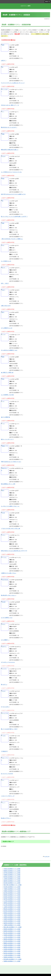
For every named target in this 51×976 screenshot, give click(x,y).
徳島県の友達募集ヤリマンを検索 (11, 939)
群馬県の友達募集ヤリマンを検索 (11, 895)
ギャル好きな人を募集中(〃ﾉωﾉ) (9, 350)
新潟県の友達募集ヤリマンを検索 (11, 897)
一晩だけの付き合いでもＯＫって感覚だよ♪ (12, 238)
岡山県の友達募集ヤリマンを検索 (11, 933)
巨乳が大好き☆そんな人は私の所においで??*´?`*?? (14, 550)
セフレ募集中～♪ (5, 640)
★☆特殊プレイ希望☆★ (7, 372)
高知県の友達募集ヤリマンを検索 (11, 945)
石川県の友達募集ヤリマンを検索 (11, 901)
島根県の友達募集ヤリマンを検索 (11, 931)
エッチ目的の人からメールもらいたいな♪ (11, 172)
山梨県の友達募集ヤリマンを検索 (11, 907)
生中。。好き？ (5, 283)
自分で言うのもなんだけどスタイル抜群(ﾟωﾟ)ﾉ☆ (13, 194)
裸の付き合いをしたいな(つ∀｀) (9, 127)
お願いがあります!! (6, 305)
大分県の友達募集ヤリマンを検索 (11, 955)
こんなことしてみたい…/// (7, 796)
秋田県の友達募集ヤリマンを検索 (11, 877)
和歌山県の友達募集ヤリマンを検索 (12, 927)
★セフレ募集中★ (5, 417)
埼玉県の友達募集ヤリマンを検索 (11, 887)
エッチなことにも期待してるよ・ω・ (10, 506)
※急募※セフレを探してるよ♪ (8, 573)
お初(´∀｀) (3, 60)
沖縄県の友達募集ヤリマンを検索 (11, 961)
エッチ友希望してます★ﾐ (7, 394)
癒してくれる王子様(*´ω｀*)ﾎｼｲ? (9, 729)
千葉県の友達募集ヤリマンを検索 (11, 889)
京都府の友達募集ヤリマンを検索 (11, 919)
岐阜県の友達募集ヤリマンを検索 (11, 911)
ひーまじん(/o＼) (5, 706)
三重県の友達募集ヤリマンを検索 (11, 925)
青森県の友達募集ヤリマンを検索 (11, 870)
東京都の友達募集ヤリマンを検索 (11, 883)
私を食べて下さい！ (6, 818)
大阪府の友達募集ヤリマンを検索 (11, 915)
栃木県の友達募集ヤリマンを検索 (11, 893)
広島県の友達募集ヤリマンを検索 (11, 935)
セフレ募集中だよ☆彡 (6, 328)
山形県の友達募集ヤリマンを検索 (11, 878)
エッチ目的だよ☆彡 (6, 261)
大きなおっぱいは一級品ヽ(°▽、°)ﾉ (10, 105)
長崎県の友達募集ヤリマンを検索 (11, 951)
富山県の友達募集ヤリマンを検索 (11, 905)
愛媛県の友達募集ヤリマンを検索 (11, 943)
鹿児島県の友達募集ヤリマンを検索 (12, 959)
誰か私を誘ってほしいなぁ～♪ (8, 595)
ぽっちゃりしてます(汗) (7, 773)
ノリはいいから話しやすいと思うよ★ (10, 528)
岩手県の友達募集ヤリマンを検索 (11, 872)
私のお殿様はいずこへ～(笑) (8, 484)
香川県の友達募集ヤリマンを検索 (11, 941)
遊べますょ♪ (4, 684)
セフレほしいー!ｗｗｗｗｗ (8, 662)
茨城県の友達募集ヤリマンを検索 (11, 891)
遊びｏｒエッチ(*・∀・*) (7, 439)
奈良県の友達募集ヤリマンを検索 (11, 921)
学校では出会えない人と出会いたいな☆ (11, 461)
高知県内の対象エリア (8, 841)
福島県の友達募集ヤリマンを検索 (11, 881)
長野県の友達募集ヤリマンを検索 (11, 903)
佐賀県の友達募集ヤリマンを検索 (11, 949)
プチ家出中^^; (4, 751)
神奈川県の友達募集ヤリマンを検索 (12, 885)
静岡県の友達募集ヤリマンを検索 (11, 913)
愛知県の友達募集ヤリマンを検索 (11, 909)
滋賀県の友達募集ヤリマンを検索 (11, 923)
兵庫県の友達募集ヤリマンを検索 (11, 917)
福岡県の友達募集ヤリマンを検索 (11, 947)
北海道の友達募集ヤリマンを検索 (11, 868)
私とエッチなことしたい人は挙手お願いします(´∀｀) (14, 216)
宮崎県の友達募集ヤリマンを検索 (11, 957)
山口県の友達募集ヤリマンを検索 (11, 937)
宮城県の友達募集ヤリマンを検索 (11, 874)
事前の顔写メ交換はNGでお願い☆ (9, 149)
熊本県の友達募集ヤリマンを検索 (11, 953)
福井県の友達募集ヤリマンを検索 (11, 899)
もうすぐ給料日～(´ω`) (6, 617)
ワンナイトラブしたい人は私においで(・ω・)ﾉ (12, 82)
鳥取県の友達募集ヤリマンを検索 (11, 929)
